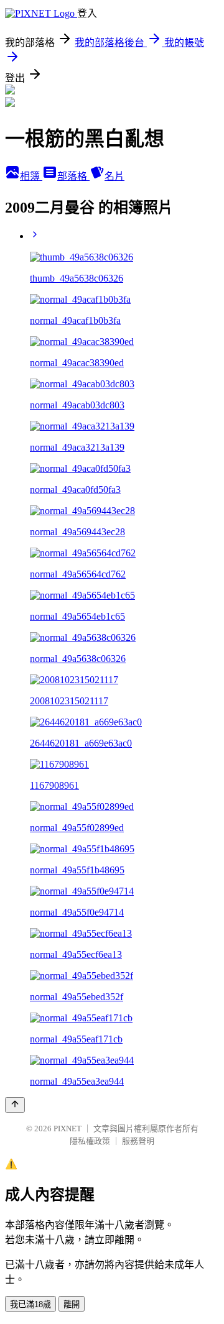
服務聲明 (138, 1141)
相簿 (31, 176)
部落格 (73, 176)
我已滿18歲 (30, 1304)
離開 (71, 1304)
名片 (114, 176)
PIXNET (68, 1128)
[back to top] (15, 1105)
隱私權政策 (90, 1141)
